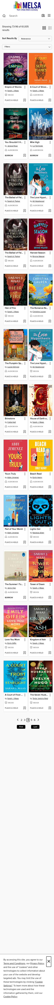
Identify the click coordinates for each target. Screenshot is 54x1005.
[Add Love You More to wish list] (24, 653)
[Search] (4, 15)
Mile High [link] (35, 142)
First (21, 727)
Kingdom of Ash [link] (38, 639)
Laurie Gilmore (13, 367)
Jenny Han (11, 588)
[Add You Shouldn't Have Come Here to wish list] (24, 156)
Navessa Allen (38, 533)
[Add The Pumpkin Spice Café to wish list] (24, 377)
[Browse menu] (49, 16)
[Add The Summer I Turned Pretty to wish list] (24, 598)
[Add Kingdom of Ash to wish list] (50, 653)
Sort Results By (9, 38)
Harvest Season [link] (37, 253)
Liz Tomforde (38, 146)
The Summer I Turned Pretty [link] (14, 584)
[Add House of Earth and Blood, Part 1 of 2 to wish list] (50, 432)
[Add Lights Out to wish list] (50, 542)
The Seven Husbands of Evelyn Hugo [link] (39, 695)
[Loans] (43, 16)
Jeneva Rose (12, 146)
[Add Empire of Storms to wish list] (24, 100)
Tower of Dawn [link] (37, 584)
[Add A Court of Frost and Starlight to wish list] (24, 708)
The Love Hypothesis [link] (39, 197)
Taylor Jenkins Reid (40, 698)
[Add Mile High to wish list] (50, 156)
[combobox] (21, 15)
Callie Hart (11, 422)
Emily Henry (37, 477)
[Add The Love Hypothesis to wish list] (50, 211)
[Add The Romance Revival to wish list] (50, 321)
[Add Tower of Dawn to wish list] (50, 598)
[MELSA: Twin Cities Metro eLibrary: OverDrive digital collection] (27, 6)
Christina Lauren (39, 312)
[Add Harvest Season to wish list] (50, 266)
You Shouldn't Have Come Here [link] (14, 142)
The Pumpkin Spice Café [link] (14, 363)
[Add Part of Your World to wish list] (24, 542)
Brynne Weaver (38, 256)
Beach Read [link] (36, 474)
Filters (7, 47)
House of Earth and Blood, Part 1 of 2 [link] (39, 418)
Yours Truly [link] (10, 474)
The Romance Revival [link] (39, 308)
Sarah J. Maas (13, 91)
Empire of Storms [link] (13, 87)
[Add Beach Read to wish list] (50, 487)
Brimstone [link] (10, 418)
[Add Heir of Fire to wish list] (24, 321)
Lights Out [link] (35, 529)
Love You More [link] (12, 639)
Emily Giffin (11, 643)
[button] (44, 28)
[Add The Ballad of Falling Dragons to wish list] (24, 211)
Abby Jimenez (13, 477)
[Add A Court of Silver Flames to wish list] (50, 100)
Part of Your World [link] (14, 529)
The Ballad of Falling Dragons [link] (14, 197)
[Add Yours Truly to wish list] (24, 487)
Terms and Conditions (14, 963)
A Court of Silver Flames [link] (39, 87)
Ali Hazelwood (38, 201)
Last (35, 727)
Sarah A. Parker (13, 201)
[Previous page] (18, 720)
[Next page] (38, 720)
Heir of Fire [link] (10, 308)
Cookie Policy (10, 996)
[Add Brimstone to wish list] (24, 432)
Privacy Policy (37, 963)
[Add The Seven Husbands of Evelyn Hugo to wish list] (50, 708)
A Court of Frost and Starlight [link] (14, 695)
